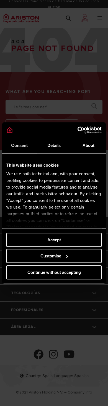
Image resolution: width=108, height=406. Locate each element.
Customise (50, 256)
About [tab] (89, 145)
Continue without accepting (54, 272)
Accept (54, 239)
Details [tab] (54, 145)
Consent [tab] (19, 145)
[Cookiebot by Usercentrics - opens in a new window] (78, 130)
